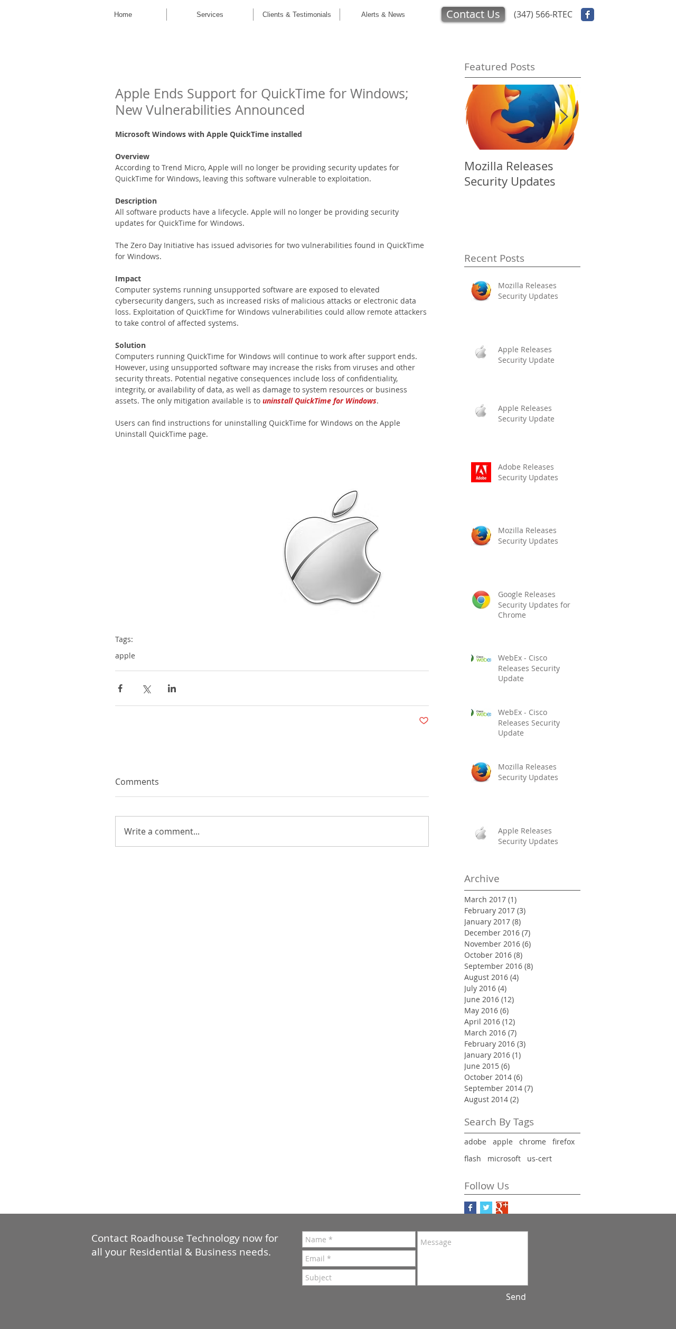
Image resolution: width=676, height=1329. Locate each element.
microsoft (504, 1158)
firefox (563, 1141)
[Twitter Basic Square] (486, 1208)
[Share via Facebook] (120, 688)
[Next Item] (563, 117)
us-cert (539, 1158)
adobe (475, 1141)
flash (472, 1158)
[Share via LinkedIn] (172, 688)
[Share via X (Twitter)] (146, 688)
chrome (532, 1141)
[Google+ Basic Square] (502, 1208)
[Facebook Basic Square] (470, 1208)
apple (125, 655)
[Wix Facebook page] (587, 14)
